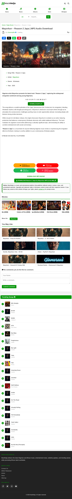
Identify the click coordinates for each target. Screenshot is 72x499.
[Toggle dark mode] (65, 4)
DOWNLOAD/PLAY (36, 104)
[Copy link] (24, 38)
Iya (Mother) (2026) (38, 212)
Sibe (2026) (65, 212)
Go (48, 17)
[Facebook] (3, 486)
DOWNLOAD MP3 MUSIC (36, 176)
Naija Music (10, 25)
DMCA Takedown (6, 471)
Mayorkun (16, 77)
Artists (3, 473)
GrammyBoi (11, 32)
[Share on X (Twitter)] (9, 38)
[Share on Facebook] (4, 38)
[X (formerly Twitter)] (7, 486)
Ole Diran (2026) (52, 212)
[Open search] (68, 4)
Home (3, 25)
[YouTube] (16, 486)
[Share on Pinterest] (19, 38)
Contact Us (4, 468)
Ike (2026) (5, 212)
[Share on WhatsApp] (14, 38)
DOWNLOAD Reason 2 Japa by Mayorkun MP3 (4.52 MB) (36, 180)
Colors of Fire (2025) (23, 212)
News (3, 475)
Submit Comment (9, 286)
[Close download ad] (43, 103)
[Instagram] (11, 486)
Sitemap (3, 478)
